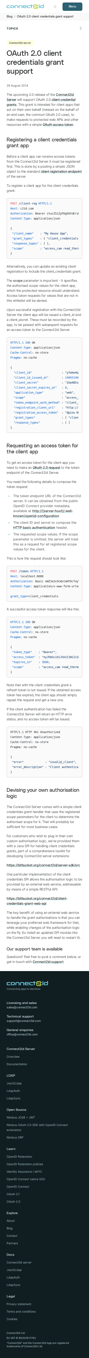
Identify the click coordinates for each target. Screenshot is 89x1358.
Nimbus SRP (15, 1137)
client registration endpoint (61, 171)
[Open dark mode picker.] (55, 6)
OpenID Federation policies (25, 1164)
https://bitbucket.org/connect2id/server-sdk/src (43, 865)
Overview (13, 1056)
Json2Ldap (14, 1083)
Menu (72, 6)
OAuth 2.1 (13, 1194)
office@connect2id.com (22, 1034)
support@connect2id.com (24, 1021)
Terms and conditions (21, 1311)
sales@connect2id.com (22, 1007)
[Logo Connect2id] (25, 6)
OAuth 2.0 (13, 1201)
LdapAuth (13, 1090)
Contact (12, 1235)
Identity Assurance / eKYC (24, 1171)
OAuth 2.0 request (46, 467)
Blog (10, 1228)
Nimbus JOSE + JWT (21, 1117)
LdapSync (13, 1098)
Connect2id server (19, 1262)
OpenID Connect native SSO (26, 1179)
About (11, 1220)
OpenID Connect (18, 1186)
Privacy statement (19, 1304)
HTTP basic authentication (34, 527)
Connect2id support (48, 962)
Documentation (17, 1064)
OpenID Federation (19, 1156)
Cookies (12, 1319)
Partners (12, 1243)
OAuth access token (58, 124)
